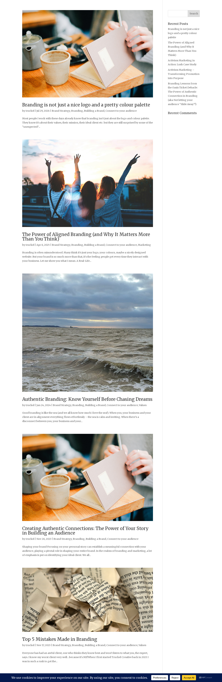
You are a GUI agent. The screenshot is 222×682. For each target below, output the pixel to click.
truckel (30, 110)
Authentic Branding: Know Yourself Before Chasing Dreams (87, 399)
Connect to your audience (121, 110)
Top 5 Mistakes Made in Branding (59, 639)
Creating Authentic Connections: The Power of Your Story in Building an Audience (85, 531)
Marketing (144, 244)
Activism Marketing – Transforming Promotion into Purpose (183, 74)
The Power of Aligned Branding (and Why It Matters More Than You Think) (86, 237)
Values (143, 405)
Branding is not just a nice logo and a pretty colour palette (86, 105)
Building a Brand (94, 110)
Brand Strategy (61, 110)
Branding (77, 110)
